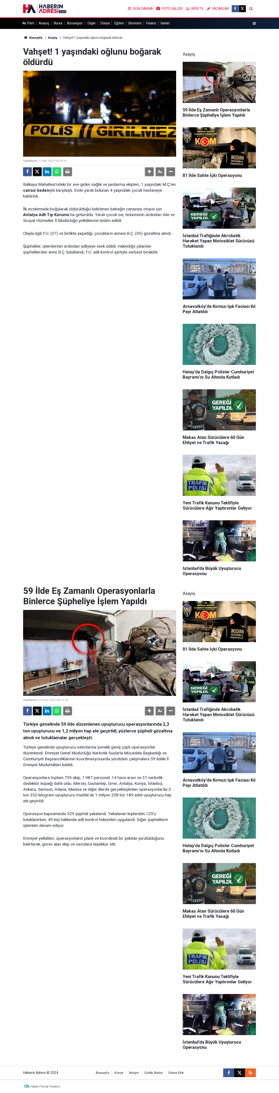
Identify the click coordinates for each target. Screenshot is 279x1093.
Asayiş (44, 23)
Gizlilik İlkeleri (153, 1073)
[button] (149, 171)
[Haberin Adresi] (44, 8)
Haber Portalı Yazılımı (45, 1086)
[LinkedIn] (47, 171)
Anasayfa (35, 37)
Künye (119, 1073)
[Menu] (254, 23)
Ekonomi (134, 23)
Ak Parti (28, 23)
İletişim (134, 1073)
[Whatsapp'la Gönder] (57, 171)
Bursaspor (75, 23)
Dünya (105, 23)
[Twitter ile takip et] (242, 8)
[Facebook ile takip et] (235, 8)
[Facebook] (27, 171)
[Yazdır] (67, 171)
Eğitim (119, 23)
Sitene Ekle (176, 1073)
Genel (165, 23)
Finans (151, 23)
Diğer (91, 23)
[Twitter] (37, 171)
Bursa (58, 23)
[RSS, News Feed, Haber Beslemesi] (250, 1072)
